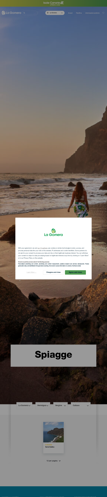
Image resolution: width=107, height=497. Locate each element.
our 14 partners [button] (43, 248)
